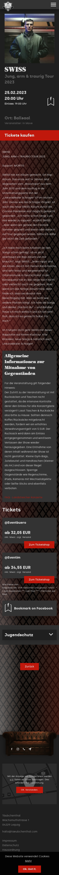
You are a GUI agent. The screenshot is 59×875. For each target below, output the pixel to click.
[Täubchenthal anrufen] (23, 749)
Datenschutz (10, 845)
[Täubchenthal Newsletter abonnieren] (30, 749)
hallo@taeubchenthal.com (19, 831)
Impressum (9, 840)
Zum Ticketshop (39, 544)
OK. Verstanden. (29, 790)
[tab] (29, 635)
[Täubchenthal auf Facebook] (11, 749)
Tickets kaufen (19, 135)
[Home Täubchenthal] (8, 6)
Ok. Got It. (29, 869)
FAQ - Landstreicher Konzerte (23, 497)
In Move (27, 123)
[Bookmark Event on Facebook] (50, 101)
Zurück (29, 666)
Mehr (28, 860)
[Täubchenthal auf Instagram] (17, 749)
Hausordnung (11, 849)
